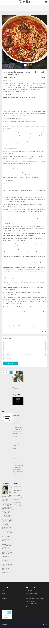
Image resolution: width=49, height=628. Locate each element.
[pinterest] (46, 624)
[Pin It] (45, 331)
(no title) (15, 448)
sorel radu (25, 325)
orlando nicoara (5, 596)
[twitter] (44, 624)
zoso (14, 509)
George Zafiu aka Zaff (18, 502)
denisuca (4, 591)
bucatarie (6, 325)
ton (31, 325)
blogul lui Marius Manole (31, 593)
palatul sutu (4, 598)
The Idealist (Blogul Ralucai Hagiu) (33, 603)
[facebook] (41, 624)
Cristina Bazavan (12, 77)
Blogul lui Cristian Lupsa (31, 591)
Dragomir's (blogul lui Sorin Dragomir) (34, 598)
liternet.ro (4, 593)
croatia (13, 325)
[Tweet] (42, 331)
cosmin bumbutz (16, 495)
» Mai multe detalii (6, 572)
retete (18, 325)
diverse (5, 77)
